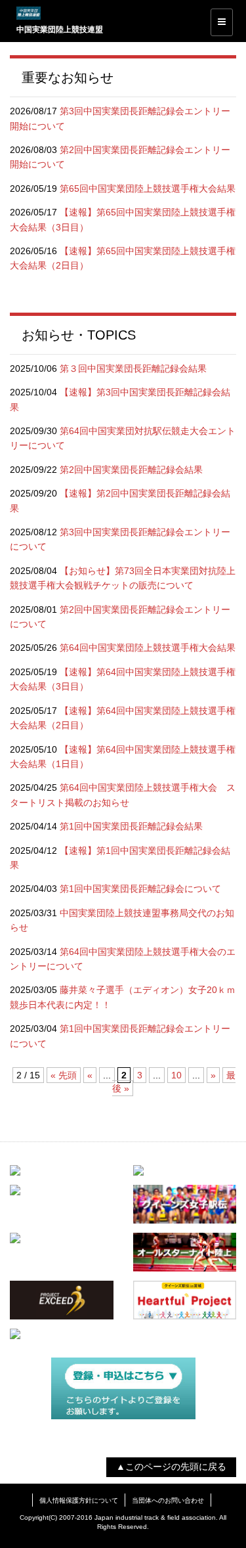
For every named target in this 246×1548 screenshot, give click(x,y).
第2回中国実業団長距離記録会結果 (131, 469)
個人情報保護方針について (78, 1500)
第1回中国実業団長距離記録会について (140, 888)
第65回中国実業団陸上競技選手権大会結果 (148, 188)
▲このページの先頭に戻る (171, 1466)
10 (176, 1075)
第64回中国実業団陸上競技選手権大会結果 (148, 647)
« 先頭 (64, 1075)
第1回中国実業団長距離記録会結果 (131, 826)
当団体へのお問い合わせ (168, 1500)
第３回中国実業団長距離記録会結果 (133, 368)
